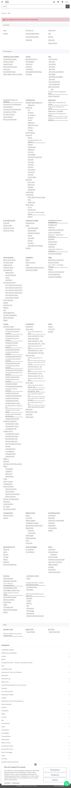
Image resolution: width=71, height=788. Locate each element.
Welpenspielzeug (31, 538)
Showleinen (51, 247)
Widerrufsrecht (52, 43)
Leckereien (29, 67)
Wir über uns (29, 30)
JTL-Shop (62, 786)
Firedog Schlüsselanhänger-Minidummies (13, 415)
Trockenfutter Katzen (54, 572)
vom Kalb (30, 159)
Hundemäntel (5, 723)
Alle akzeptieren (55, 770)
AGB (49, 33)
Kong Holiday (7, 602)
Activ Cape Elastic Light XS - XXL (36, 394)
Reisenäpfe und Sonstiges (35, 245)
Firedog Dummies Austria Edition (12, 411)
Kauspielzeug (32, 147)
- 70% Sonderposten (54, 84)
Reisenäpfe (51, 518)
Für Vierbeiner (30, 549)
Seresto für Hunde (8, 228)
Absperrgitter (30, 613)
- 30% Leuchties (52, 59)
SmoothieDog (29, 192)
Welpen (5, 320)
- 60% (52, 89)
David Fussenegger (6, 752)
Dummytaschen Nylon (11, 436)
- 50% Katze (51, 79)
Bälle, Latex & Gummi (9, 260)
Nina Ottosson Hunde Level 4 (13, 292)
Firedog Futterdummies (12, 418)
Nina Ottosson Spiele (9, 282)
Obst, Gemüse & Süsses (10, 67)
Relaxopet (29, 598)
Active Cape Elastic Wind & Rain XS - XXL (35, 386)
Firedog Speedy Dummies (12, 363)
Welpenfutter (29, 528)
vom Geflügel (31, 154)
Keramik (30, 240)
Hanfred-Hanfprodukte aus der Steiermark (35, 595)
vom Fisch (31, 152)
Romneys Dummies (11, 489)
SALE (2, 666)
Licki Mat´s (31, 243)
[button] (54, 2)
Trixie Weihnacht (8, 607)
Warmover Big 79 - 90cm (35, 373)
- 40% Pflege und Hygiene (55, 77)
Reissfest (5, 307)
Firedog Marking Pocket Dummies (12, 353)
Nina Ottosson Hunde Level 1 (13, 285)
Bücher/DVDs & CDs (7, 749)
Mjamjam (30, 187)
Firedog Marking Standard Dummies (13, 360)
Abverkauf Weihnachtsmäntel (35, 616)
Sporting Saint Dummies (12, 494)
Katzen (5, 552)
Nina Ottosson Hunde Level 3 (13, 290)
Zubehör (28, 248)
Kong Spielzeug (7, 270)
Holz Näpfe (31, 238)
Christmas (4, 759)
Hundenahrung (5, 678)
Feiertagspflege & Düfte (10, 588)
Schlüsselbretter (8, 107)
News (4, 30)
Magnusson (31, 122)
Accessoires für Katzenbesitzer (12, 109)
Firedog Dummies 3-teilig (12, 403)
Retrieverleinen (52, 242)
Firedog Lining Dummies (12, 377)
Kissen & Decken (53, 557)
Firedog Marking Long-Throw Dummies (13, 373)
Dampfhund (29, 326)
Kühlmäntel (29, 414)
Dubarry (50, 326)
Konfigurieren (55, 775)
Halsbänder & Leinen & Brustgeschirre (12, 701)
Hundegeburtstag (31, 587)
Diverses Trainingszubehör (11, 499)
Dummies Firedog (8, 326)
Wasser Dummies (10, 496)
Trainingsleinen (7, 484)
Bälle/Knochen (9, 272)
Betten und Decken (53, 87)
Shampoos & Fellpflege (54, 277)
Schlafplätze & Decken (32, 523)
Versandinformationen (32, 37)
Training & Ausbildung (54, 253)
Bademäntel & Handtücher (56, 260)
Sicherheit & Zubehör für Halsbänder (55, 250)
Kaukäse (30, 144)
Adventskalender (8, 578)
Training (5, 557)
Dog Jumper (29, 409)
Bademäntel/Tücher (31, 59)
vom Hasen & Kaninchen (35, 157)
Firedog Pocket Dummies (12, 349)
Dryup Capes (29, 329)
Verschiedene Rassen (9, 72)
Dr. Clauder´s (32, 115)
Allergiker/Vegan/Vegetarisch (34, 102)
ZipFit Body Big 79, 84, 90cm (36, 353)
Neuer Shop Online (54, 632)
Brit (29, 110)
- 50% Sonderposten (54, 82)
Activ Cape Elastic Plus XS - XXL (35, 403)
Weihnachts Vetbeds (32, 270)
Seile (4, 310)
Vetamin (30, 216)
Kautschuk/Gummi (10, 275)
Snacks (7, 277)
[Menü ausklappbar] (2, 1)
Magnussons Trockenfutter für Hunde (57, 103)
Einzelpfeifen (9, 469)
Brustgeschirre (52, 225)
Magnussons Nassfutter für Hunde (56, 107)
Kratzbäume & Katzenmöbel (56, 559)
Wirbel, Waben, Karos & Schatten (12, 74)
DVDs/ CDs (6, 549)
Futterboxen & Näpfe (7, 694)
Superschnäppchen (54, 96)
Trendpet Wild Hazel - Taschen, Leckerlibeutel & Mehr (35, 583)
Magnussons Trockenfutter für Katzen (57, 114)
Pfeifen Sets (8, 474)
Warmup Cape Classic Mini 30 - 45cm (36, 363)
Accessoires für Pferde (9, 112)
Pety (27, 606)
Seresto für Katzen (8, 230)
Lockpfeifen (8, 471)
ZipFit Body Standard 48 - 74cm (35, 347)
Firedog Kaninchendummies (13, 395)
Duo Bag (7, 446)
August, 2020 (29, 629)
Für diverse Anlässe (9, 114)
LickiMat (28, 601)
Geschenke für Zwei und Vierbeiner (11, 672)
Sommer (3, 656)
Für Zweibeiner (30, 552)
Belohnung (29, 107)
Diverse (30, 137)
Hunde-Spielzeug (6, 704)
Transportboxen (6, 736)
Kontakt (5, 33)
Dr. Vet (30, 207)
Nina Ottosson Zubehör (12, 297)
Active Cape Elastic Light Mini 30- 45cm (36, 399)
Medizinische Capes (31, 412)
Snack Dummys (9, 491)
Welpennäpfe (30, 535)
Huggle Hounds (7, 265)
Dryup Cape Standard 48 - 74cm (35, 332)
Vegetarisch (31, 105)
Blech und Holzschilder (10, 119)
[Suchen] (68, 6)
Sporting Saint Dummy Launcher (12, 464)
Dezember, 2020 (8, 629)
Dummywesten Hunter (11, 426)
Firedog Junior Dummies (12, 336)
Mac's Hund (31, 182)
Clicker (5, 479)
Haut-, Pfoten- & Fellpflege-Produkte (56, 266)
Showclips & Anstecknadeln (56, 520)
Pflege (3, 714)
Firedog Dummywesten (10, 421)
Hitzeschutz (29, 64)
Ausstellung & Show (7, 746)
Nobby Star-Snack (33, 125)
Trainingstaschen (10, 449)
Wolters (5, 612)
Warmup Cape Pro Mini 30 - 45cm (36, 379)
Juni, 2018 (51, 629)
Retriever (6, 554)
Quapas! (5, 302)
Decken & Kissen (30, 262)
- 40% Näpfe (51, 74)
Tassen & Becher (8, 117)
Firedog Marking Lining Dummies (12, 380)
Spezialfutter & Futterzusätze (34, 525)
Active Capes (29, 382)
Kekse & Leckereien (8, 599)
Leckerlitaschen (9, 456)
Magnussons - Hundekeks (55, 111)
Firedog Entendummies (12, 393)
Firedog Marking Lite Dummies (11, 346)
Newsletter (29, 40)
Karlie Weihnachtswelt (9, 597)
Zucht (27, 540)
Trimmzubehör (52, 528)
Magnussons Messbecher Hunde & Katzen (57, 119)
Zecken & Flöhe (7, 225)
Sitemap (50, 37)
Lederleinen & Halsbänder (55, 230)
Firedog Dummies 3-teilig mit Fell (13, 406)
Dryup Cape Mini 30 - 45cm (36, 336)
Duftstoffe (6, 461)
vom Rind (30, 167)
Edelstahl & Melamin (34, 233)
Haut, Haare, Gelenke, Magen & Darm (36, 213)
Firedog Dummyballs (11, 384)
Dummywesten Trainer (12, 424)
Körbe (27, 265)
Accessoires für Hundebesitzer (12, 104)
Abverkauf (6, 562)
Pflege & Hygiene (30, 520)
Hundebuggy (30, 611)
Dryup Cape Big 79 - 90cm (35, 341)
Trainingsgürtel (9, 451)
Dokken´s (6, 459)
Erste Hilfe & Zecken (7, 691)
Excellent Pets (32, 210)
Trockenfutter (30, 195)
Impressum (7, 783)
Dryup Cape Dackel (33, 338)
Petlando (29, 603)
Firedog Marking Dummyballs (13, 386)
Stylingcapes (52, 525)
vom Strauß (31, 172)
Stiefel (3, 727)
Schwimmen (29, 69)
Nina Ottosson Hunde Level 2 (13, 287)
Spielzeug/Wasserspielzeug (34, 72)
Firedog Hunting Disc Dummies (11, 389)
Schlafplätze (4, 710)
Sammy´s (30, 127)
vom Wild (30, 174)
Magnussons (31, 202)
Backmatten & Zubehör (10, 581)
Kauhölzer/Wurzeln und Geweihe (35, 141)
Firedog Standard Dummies (13, 356)
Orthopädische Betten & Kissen (35, 267)
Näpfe (27, 225)
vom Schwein (31, 169)
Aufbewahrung (30, 223)
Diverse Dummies (8, 486)
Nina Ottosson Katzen (11, 295)
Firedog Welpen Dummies (12, 329)
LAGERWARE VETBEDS (32, 576)
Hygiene (50, 269)
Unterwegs (29, 74)
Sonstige (30, 130)
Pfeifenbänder (9, 476)
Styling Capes (30, 417)
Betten (28, 260)
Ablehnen (55, 780)
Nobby (5, 604)
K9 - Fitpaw (6, 506)
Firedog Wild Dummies (12, 400)
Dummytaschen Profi (11, 439)
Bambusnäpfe (32, 230)
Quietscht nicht (7, 305)
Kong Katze (53, 554)
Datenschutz (15, 783)
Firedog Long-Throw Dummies (14, 370)
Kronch (30, 120)
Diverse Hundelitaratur (10, 564)
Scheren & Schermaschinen (56, 272)
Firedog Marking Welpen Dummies (12, 332)
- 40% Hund (51, 67)
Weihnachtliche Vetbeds (10, 609)
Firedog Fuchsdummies (12, 398)
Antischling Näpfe (33, 228)
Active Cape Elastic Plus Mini (36, 407)
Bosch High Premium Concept (36, 197)
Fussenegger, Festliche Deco (11, 590)
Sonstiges (51, 567)
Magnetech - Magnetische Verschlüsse (55, 235)
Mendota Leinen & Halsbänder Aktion (57, 92)
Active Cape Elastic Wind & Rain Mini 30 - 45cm (35, 390)
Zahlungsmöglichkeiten (32, 33)
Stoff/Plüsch (8, 280)
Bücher (28, 515)
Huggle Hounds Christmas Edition (10, 593)
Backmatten (29, 589)
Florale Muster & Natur (10, 59)
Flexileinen (51, 227)
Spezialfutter (31, 189)
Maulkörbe (51, 239)
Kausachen (29, 135)
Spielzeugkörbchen (8, 312)
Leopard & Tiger (8, 64)
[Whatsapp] (66, 783)
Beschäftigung (30, 61)
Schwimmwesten (8, 504)
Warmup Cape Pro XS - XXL (35, 376)
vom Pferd (31, 164)
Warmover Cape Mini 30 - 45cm (35, 370)
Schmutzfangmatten (54, 274)
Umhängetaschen (10, 454)
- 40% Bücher (52, 64)
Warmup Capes (30, 355)
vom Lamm (31, 162)
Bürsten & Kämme (53, 262)
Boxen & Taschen (8, 515)
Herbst (28, 578)
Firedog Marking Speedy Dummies (12, 366)
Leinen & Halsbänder (54, 232)
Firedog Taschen (8, 431)
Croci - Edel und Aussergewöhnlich (8, 584)
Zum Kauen (29, 543)
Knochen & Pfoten (8, 61)
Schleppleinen (52, 244)
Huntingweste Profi (10, 429)
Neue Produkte (30, 632)
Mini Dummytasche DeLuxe (13, 444)
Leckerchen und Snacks (55, 562)
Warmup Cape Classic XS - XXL (35, 358)
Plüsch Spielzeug (8, 300)
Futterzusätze (30, 205)
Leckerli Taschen (8, 481)
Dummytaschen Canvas (12, 434)
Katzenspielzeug (53, 552)
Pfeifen (5, 466)
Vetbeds (50, 530)
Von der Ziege (32, 177)
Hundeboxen (52, 515)
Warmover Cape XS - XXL (35, 366)
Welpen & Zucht (6, 743)
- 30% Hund (51, 61)
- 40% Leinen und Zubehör (56, 72)
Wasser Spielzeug (8, 317)
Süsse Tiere (6, 69)
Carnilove (30, 112)
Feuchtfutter (51, 549)
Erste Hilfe (6, 223)
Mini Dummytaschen (11, 441)
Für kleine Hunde (8, 262)
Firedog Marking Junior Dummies (12, 339)
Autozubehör (30, 608)
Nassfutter (29, 179)
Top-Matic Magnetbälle (10, 315)
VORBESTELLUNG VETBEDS (9, 653)
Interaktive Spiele (8, 267)
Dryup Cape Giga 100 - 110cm (36, 343)
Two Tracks (51, 329)
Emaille (30, 235)
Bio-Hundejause (30, 132)
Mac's (29, 200)
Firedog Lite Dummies (11, 343)
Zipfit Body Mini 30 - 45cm (35, 350)
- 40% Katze (51, 69)
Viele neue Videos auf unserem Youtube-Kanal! (12, 634)
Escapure (30, 117)
